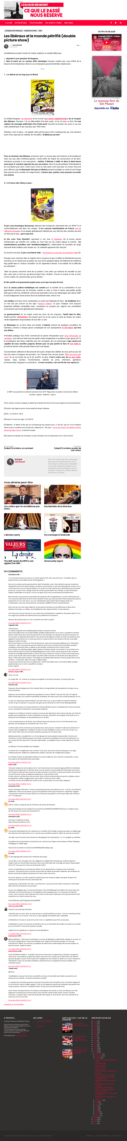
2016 (95, 1040)
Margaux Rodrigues (21, 1035)
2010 (95, 1052)
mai (96, 1108)
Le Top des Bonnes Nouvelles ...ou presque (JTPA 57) (80, 1038)
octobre (98, 1058)
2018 (95, 1036)
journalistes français (14, 31)
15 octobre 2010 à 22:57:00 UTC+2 (19, 826)
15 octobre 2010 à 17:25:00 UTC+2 (19, 784)
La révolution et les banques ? (104, 1087)
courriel (22, 1032)
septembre (99, 1100)
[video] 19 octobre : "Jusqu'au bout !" (106, 1071)
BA (9, 801)
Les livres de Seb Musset (44, 1021)
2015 (95, 1042)
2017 (95, 1038)
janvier (97, 1116)
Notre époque (21, 23)
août (97, 1102)
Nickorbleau (13, 951)
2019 (95, 1034)
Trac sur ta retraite (101, 1091)
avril (96, 1110)
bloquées (16, 231)
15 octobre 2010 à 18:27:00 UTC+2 (19, 799)
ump (40, 31)
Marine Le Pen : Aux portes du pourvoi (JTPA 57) (80, 1051)
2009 (95, 1117)
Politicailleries (36, 23)
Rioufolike (98, 1073)
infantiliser (23, 317)
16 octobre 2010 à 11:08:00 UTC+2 (19, 851)
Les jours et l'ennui (53, 23)
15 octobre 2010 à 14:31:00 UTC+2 (19, 670)
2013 (95, 1046)
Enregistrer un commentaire (14, 1004)
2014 (95, 1044)
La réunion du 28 (100, 1063)
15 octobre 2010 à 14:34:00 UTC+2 (19, 683)
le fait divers (67, 328)
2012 (95, 1048)
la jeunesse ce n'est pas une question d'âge (60, 253)
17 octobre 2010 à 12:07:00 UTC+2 (19, 934)
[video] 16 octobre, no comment (18, 448)
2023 (95, 1027)
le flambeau (57, 239)
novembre (98, 1056)
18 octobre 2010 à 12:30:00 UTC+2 (19, 1000)
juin (96, 1106)
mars (97, 1112)
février (97, 1114)
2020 (95, 1033)
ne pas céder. (75, 357)
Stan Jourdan (13, 906)
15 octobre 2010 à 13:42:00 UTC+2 (19, 623)
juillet (97, 1104)
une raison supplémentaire (56, 118)
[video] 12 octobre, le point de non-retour (67, 449)
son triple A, (75, 344)
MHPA (10, 765)
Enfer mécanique (100, 1067)
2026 (95, 1021)
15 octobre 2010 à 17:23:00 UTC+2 (19, 762)
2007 (95, 1121)
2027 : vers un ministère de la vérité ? (81, 1025)
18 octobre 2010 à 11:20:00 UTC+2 (19, 966)
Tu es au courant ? (100, 1065)
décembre (98, 1054)
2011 (95, 1050)
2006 (95, 1123)
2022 (95, 1029)
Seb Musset (12, 936)
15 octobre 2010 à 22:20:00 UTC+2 (19, 814)
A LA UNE (8, 23)
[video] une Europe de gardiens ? (105, 1089)
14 (79, 45)
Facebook (40, 1026)
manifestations (31, 31)
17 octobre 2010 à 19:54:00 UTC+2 (19, 949)
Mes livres (68, 23)
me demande (26, 118)
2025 (95, 1023)
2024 (95, 1025)
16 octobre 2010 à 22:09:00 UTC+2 (19, 904)
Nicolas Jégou (13, 672)
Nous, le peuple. (100, 1069)
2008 (95, 1119)
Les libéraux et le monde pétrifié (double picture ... (105, 1077)
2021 (95, 1031)
